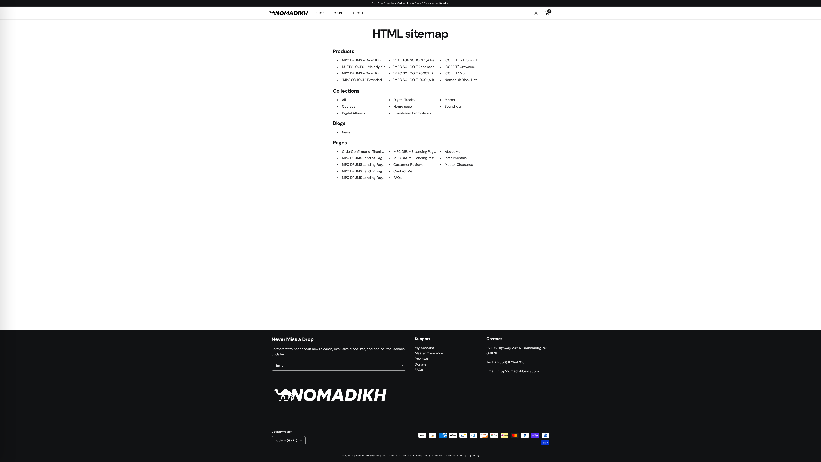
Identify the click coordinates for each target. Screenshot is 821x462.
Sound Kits (453, 106)
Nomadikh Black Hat (461, 80)
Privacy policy (422, 455)
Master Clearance (459, 164)
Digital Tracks (404, 100)
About (358, 13)
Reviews (421, 359)
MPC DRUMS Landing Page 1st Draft (421, 158)
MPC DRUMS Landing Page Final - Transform (377, 164)
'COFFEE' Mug (456, 73)
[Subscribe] (401, 366)
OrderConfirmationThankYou (365, 151)
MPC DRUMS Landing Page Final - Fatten (374, 177)
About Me (452, 151)
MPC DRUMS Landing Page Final (418, 151)
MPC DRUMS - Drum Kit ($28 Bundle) (371, 60)
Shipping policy (470, 455)
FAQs (397, 177)
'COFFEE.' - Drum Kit (461, 60)
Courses (348, 106)
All (344, 100)
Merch (450, 100)
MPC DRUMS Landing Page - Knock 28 (372, 158)
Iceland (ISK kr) (286, 440)
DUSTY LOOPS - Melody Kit (363, 67)
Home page (402, 106)
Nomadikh (358, 455)
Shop (320, 13)
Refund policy (400, 455)
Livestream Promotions (412, 113)
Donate (420, 364)
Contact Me (402, 171)
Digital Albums (353, 113)
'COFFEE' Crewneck (460, 67)
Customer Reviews (408, 164)
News (346, 132)
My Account (424, 348)
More (338, 13)
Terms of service (445, 455)
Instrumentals (456, 158)
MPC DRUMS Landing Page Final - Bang (373, 171)
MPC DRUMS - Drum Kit (360, 73)
